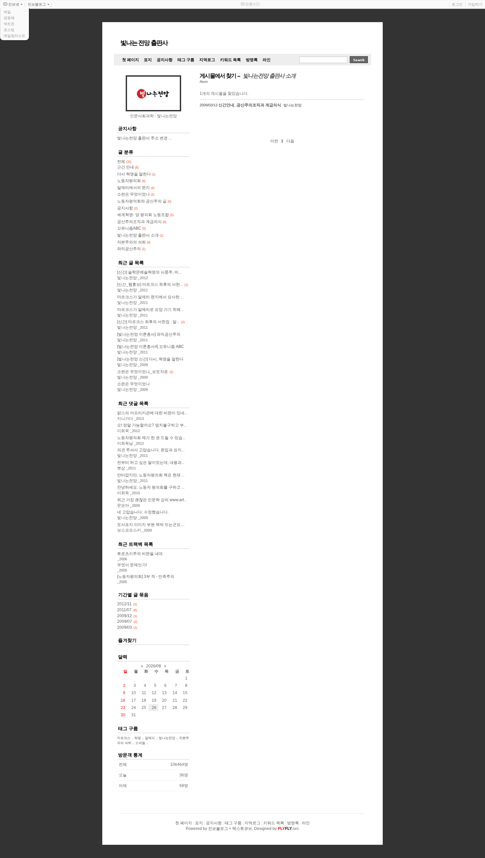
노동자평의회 (131, 180)
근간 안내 (128, 167)
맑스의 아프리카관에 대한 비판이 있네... (152, 413)
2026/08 (153, 666)
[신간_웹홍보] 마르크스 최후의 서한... (150, 284)
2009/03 (124, 627)
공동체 (9, 18)
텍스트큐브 (242, 828)
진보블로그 (218, 828)
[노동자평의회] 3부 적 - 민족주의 (145, 576)
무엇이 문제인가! (132, 565)
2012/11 (124, 604)
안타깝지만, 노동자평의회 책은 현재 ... (150, 475)
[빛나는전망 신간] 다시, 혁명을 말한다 (150, 359)
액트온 (9, 24)
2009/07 (124, 621)
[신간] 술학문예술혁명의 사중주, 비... (149, 272)
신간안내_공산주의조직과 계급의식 (249, 105)
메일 (7, 12)
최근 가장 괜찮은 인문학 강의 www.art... (152, 500)
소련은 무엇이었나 (135, 194)
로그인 (457, 4)
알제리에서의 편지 (135, 187)
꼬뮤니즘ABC (131, 228)
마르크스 (123, 738)
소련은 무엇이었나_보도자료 (142, 371)
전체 (124, 161)
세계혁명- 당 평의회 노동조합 (145, 214)
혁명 (137, 738)
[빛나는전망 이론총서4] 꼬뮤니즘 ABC (150, 346)
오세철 (140, 743)
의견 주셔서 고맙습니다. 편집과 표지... (150, 450)
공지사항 (127, 208)
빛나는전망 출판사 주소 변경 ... (144, 138)
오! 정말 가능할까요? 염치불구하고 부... (152, 425)
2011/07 (124, 610)
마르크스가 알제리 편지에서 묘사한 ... (150, 297)
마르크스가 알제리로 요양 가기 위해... (150, 309)
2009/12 (124, 616)
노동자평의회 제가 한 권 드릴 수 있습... (151, 437)
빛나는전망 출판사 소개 (140, 235)
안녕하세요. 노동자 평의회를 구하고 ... (150, 487)
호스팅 (9, 30)
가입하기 (475, 4)
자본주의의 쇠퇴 (133, 242)
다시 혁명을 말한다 (136, 174)
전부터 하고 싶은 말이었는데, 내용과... (150, 462)
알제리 (150, 738)
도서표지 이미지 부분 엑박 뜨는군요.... (150, 524)
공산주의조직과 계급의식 (141, 221)
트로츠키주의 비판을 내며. (140, 553)
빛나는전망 (167, 738)
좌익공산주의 (131, 248)
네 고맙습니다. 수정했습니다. (143, 512)
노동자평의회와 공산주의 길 (144, 201)
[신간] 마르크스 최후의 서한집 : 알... (148, 321)
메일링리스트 (14, 36)
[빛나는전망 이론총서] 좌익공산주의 (148, 334)
